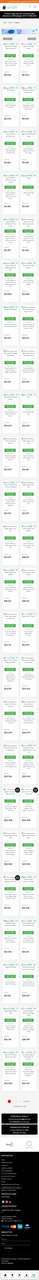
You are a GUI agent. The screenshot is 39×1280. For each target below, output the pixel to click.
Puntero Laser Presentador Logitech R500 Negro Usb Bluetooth (28, 1072)
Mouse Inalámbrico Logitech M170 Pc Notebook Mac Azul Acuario (10, 195)
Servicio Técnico (6, 1179)
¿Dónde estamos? (7, 1168)
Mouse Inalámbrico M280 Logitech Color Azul (28, 501)
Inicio (4, 22)
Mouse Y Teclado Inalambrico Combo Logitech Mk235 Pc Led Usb (28, 765)
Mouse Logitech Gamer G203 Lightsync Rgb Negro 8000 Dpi (10, 896)
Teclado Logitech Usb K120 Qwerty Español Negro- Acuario (28, 326)
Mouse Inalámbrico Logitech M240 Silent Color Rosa (10, 720)
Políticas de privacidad (8, 1173)
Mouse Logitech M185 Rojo (28, 413)
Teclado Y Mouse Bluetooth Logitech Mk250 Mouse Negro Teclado (28, 1028)
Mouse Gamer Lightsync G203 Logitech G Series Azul (28, 808)
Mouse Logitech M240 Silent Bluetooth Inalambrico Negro (28, 720)
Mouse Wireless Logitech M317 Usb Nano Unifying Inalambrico (11, 678)
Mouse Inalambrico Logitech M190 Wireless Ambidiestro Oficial (28, 370)
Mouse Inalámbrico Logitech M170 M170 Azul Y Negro (28, 151)
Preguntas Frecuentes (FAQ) (10, 1184)
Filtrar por (7, 38)
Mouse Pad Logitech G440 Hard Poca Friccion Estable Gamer (10, 764)
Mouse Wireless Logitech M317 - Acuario (28, 633)
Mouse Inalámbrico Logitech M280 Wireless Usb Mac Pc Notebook (10, 502)
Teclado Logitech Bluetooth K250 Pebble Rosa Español (28, 677)
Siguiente (26, 1101)
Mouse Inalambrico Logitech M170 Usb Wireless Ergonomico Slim (28, 239)
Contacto (4, 1165)
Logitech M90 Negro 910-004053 (10, 106)
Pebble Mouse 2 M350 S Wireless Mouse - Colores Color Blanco (28, 896)
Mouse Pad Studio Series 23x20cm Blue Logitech (28, 282)
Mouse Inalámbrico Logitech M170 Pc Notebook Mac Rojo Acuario (10, 239)
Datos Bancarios (7, 1171)
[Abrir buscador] (30, 6)
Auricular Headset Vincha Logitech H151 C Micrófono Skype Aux (28, 940)
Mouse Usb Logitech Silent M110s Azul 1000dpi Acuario (10, 151)
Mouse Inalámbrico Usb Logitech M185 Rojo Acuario (10, 414)
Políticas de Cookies (8, 1176)
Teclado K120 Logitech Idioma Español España (10, 325)
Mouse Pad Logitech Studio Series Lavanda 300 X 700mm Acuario (28, 984)
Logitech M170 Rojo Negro (28, 193)
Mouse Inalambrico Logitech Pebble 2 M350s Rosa (10, 1027)
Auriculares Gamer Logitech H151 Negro (10, 983)
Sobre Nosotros (6, 1162)
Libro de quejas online (8, 1190)
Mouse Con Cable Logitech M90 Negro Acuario (28, 63)
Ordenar (31, 38)
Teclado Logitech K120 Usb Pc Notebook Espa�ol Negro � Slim (10, 370)
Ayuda (3, 1181)
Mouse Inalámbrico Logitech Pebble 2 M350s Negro (10, 852)
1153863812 (20, 1122)
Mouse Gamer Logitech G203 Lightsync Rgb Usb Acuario (10, 808)
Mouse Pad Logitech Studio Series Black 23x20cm (10, 457)
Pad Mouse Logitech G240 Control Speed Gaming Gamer (10, 633)
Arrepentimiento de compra (11, 1188)
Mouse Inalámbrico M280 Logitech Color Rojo (28, 457)
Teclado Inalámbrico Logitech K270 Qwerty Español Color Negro (10, 1071)
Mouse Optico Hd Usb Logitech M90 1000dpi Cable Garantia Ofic (10, 63)
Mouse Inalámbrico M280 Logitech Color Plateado (28, 545)
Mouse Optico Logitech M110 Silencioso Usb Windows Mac (28, 107)
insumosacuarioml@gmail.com (19, 1119)
